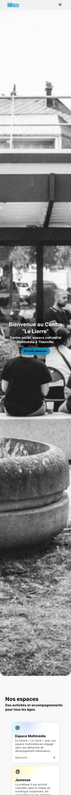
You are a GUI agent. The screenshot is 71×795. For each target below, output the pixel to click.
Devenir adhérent (35, 351)
